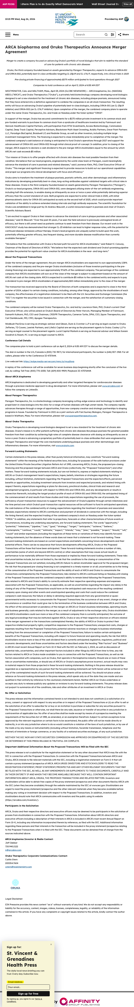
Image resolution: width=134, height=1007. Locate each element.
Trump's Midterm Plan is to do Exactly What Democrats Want (46, 4)
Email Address (15, 982)
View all (128, 4)
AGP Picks (8, 4)
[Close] (51, 944)
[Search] (106, 35)
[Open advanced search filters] (112, 35)
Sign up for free (28, 993)
